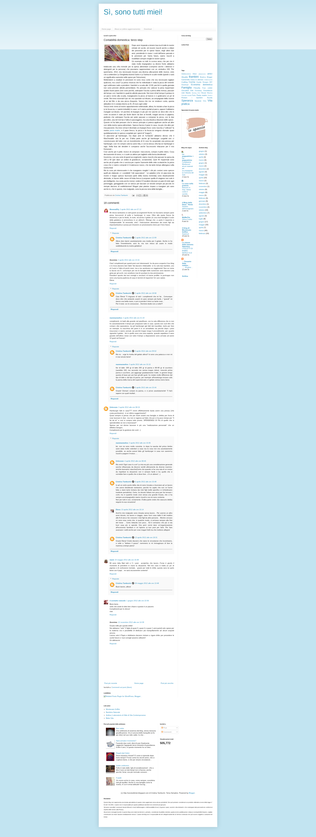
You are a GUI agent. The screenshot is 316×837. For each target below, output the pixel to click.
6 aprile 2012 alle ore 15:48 (145, 482)
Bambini (194, 76)
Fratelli (118, 778)
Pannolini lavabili (186, 95)
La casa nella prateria (187, 185)
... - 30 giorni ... (187, 267)
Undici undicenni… (123, 766)
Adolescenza (186, 74)
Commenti (167, 732)
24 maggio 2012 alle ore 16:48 (127, 560)
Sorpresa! (185, 234)
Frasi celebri (207, 88)
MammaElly (114, 209)
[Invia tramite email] (137, 195)
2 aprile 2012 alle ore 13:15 (128, 260)
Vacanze (198, 101)
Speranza (187, 100)
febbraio (202, 183)
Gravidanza (207, 90)
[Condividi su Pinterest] (147, 195)
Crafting (184, 82)
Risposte (115, 233)
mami (112, 560)
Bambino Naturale (113, 712)
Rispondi (113, 228)
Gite (191, 90)
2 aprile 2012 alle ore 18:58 (145, 293)
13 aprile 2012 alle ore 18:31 (146, 537)
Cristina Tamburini (123, 238)
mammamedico (116, 318)
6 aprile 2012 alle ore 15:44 (145, 387)
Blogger (209, 77)
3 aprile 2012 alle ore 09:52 (145, 351)
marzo (201, 160)
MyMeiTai (186, 217)
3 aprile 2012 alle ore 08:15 (129, 407)
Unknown (114, 407)
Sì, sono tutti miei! (133, 12)
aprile (201, 157)
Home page (106, 29)
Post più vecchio (167, 683)
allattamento (202, 74)
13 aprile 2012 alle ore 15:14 (132, 510)
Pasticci (210, 95)
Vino (204, 101)
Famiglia (186, 87)
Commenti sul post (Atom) (121, 687)
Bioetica (203, 77)
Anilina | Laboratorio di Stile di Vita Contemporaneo (126, 715)
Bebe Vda (110, 718)
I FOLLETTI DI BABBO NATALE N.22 (187, 251)
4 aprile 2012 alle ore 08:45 (135, 461)
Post (165, 728)
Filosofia (197, 88)
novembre (203, 186)
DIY (210, 82)
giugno (201, 151)
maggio (202, 175)
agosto (201, 172)
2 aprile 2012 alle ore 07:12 (130, 209)
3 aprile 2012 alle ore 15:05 (140, 443)
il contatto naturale (118, 601)
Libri (183, 93)
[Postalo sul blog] (140, 195)
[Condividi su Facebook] (144, 195)
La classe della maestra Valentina (187, 244)
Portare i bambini (192, 98)
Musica (209, 93)
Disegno (205, 82)
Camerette (185, 80)
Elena (118, 510)
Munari (203, 93)
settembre (203, 213)
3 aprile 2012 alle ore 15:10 (140, 364)
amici (209, 74)
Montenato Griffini (113, 709)
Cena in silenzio (196, 80)
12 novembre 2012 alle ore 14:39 (131, 622)
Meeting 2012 (196, 93)
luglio (201, 219)
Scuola (209, 98)
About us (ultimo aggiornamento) (127, 29)
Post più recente (110, 683)
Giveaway (198, 90)
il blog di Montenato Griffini (186, 230)
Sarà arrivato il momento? (126, 741)
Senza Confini (187, 219)
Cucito (199, 82)
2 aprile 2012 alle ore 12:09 (145, 238)
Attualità (184, 77)
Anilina (185, 276)
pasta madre (115, 130)
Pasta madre (202, 95)
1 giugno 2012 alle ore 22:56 (137, 601)
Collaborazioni (208, 79)
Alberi (195, 74)
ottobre (201, 154)
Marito (188, 93)
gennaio (202, 201)
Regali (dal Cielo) (122, 753)
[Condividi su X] (142, 195)
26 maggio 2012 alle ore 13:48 (147, 583)
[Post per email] (133, 195)
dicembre (202, 169)
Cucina (192, 82)
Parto (194, 95)
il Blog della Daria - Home (187, 204)
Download (148, 29)
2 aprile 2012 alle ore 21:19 (133, 318)
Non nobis (120, 728)
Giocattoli (185, 90)
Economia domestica (201, 84)
